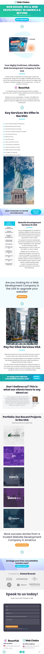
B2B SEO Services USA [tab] (8, 260)
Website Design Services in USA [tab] (9, 241)
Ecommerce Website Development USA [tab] (9, 236)
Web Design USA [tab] (9, 244)
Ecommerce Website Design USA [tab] (9, 252)
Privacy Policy (25, 628)
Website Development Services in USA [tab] (9, 223)
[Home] (22, 2)
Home (14, 15)
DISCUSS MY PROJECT (11, 626)
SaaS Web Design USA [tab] (9, 247)
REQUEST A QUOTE (36, 377)
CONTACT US (22, 297)
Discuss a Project (36, 212)
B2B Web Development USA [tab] (9, 228)
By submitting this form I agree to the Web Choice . (16, 628)
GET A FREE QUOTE (22, 20)
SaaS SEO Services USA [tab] (9, 256)
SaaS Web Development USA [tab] (9, 232)
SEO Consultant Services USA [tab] (9, 264)
